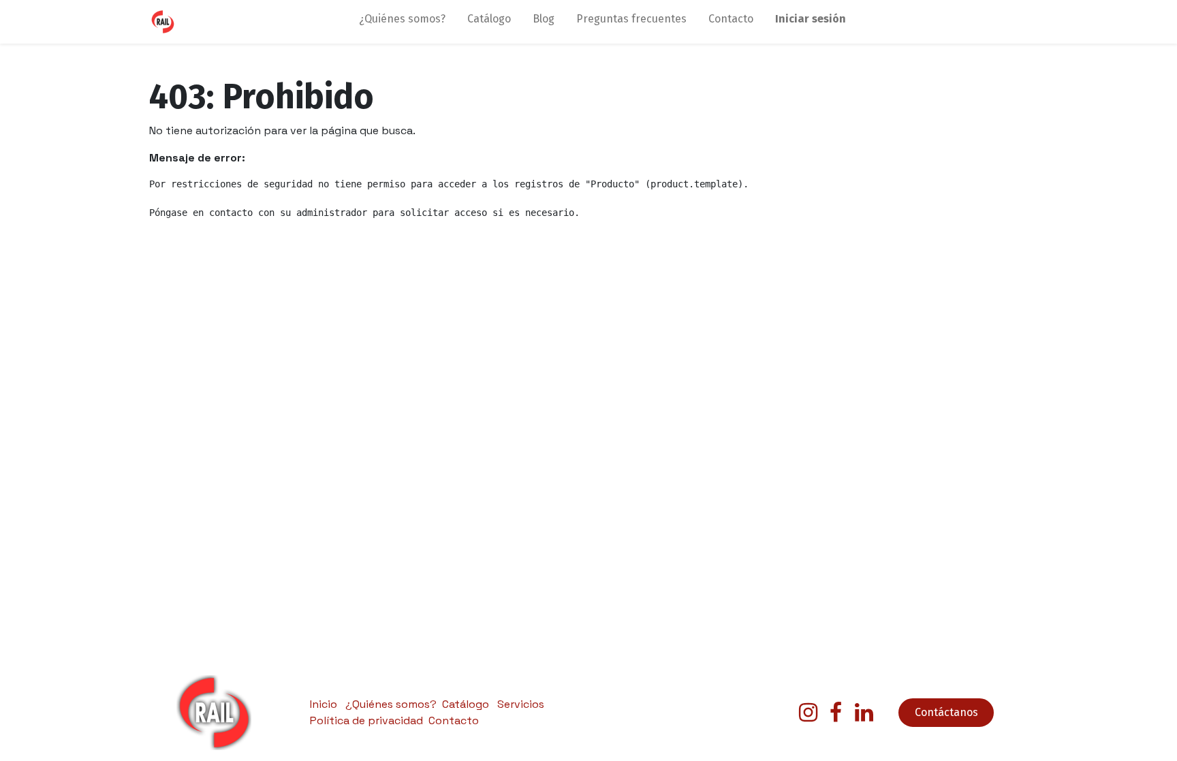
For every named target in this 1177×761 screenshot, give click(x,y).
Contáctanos (946, 712)
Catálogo (465, 704)
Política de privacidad (366, 720)
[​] (808, 712)
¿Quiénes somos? (391, 704)
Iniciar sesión (810, 18)
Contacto (453, 720)
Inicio (323, 704)
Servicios (520, 704)
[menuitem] (402, 22)
